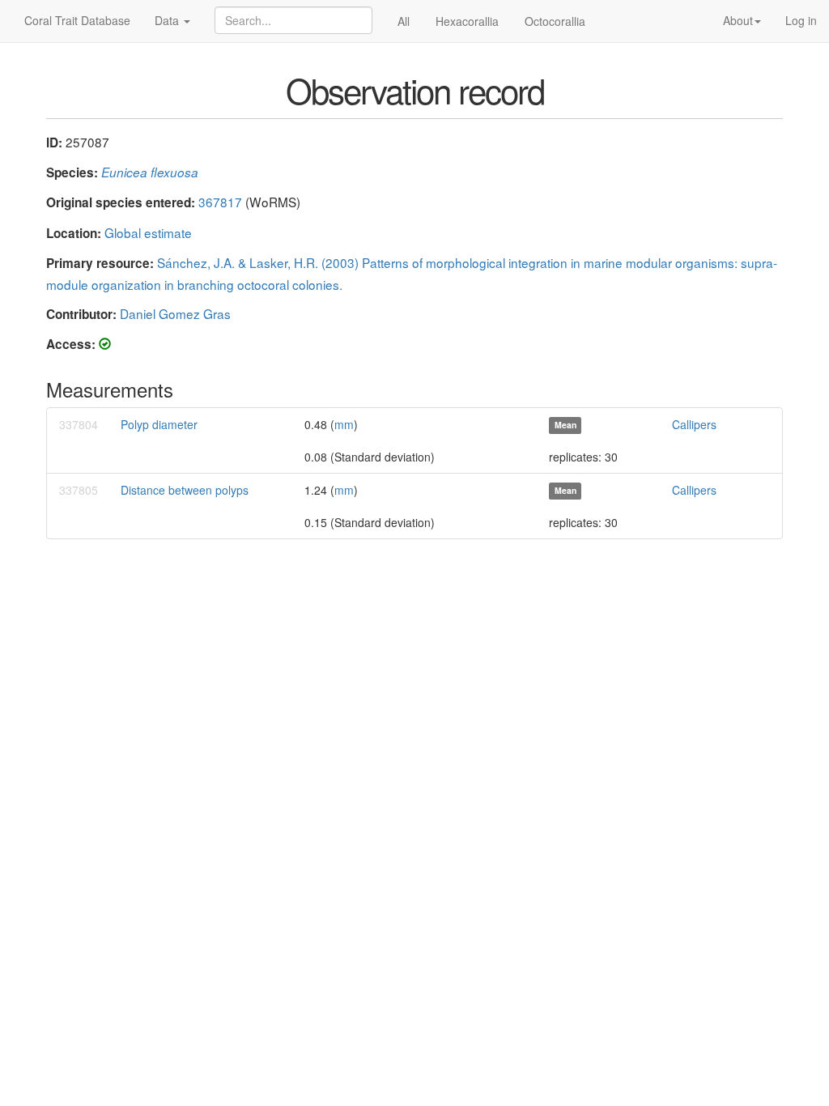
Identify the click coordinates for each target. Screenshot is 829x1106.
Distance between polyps (185, 490)
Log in (801, 20)
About (738, 20)
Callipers (694, 424)
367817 (220, 202)
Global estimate (148, 232)
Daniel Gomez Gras (175, 313)
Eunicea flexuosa (149, 172)
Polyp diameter (159, 424)
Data (168, 20)
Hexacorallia (467, 21)
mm (344, 424)
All (403, 21)
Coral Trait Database (77, 20)
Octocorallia (555, 21)
